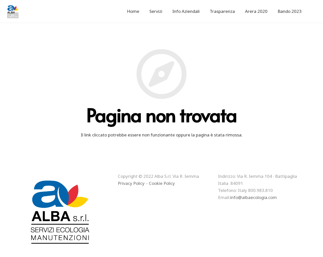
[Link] (13, 11)
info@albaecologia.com (253, 197)
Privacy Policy (131, 183)
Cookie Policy (162, 183)
